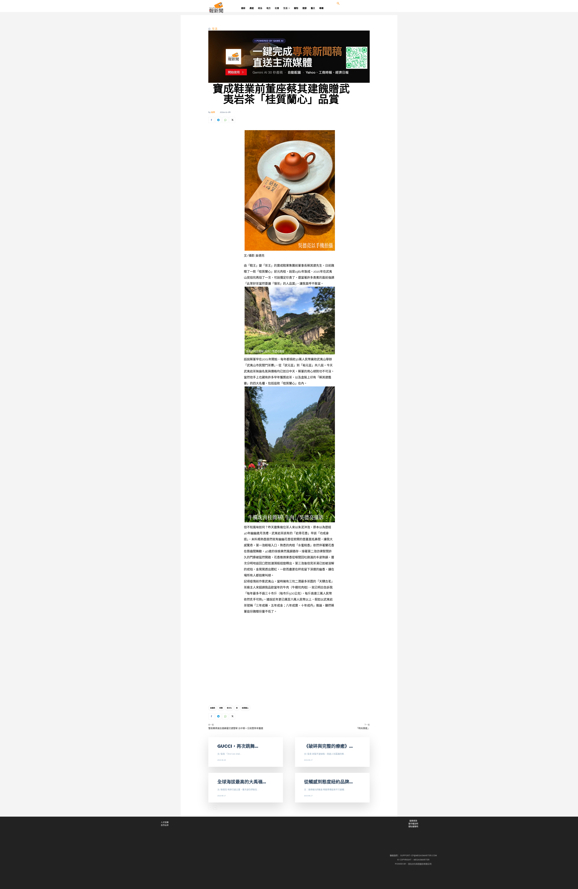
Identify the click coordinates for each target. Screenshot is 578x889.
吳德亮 (212, 708)
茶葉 (221, 708)
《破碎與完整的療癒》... (328, 746)
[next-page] (215, 807)
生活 (214, 28)
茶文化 (229, 708)
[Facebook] (211, 120)
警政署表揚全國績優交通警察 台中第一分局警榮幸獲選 (235, 728)
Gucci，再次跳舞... (237, 746)
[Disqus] (289, 658)
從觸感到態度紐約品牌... (328, 781)
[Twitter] (232, 120)
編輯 (213, 112)
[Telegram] (218, 120)
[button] (338, 3)
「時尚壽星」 (363, 728)
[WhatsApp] (225, 120)
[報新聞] (226, 7)
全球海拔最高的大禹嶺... (241, 781)
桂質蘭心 (245, 708)
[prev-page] (210, 807)
